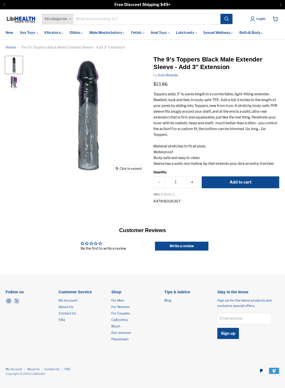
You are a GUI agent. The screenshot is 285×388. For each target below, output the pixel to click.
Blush (115, 326)
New (9, 33)
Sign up (228, 333)
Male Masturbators (106, 33)
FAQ (62, 320)
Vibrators (52, 33)
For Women (120, 307)
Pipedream (120, 339)
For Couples (120, 313)
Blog (167, 300)
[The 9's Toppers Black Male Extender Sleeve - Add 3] (14, 65)
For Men (117, 300)
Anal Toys (159, 33)
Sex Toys (28, 33)
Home (11, 47)
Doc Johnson (121, 333)
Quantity (160, 172)
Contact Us (67, 313)
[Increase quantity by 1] (192, 182)
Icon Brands (168, 75)
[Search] (226, 19)
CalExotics (119, 320)
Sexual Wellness (217, 33)
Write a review (181, 246)
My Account (68, 300)
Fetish (136, 33)
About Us (66, 307)
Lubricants (185, 33)
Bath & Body (250, 33)
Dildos (75, 33)
